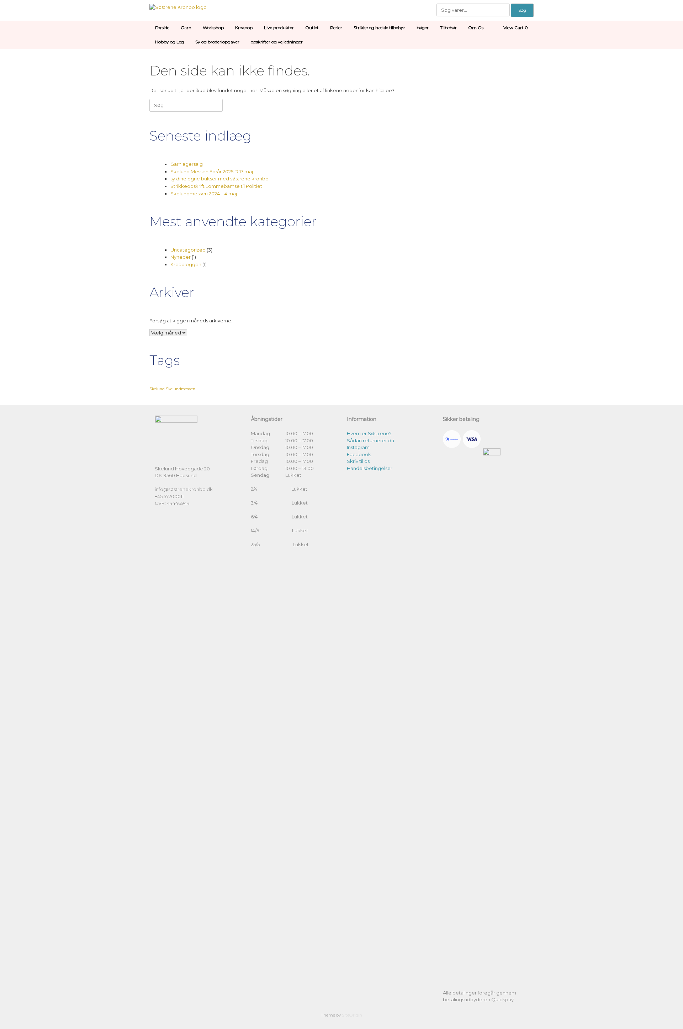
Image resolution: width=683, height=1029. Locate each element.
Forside (162, 27)
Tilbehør (448, 27)
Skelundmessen (180, 389)
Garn (186, 27)
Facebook (359, 454)
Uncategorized (188, 250)
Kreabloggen (185, 264)
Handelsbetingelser (369, 468)
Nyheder (180, 257)
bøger (423, 27)
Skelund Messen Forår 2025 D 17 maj (211, 171)
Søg (522, 10)
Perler (336, 27)
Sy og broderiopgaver (217, 41)
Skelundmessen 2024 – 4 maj (203, 193)
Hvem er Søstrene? (369, 433)
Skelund (157, 389)
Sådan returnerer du (370, 440)
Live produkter (279, 27)
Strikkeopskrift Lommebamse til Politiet (216, 186)
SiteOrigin (352, 1015)
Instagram (358, 447)
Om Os (475, 27)
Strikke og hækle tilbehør (379, 27)
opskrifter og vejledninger (277, 41)
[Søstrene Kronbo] (178, 7)
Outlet (312, 27)
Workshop (213, 27)
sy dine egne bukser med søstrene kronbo (219, 178)
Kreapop (244, 27)
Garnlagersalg (186, 164)
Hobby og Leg (169, 41)
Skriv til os (358, 461)
